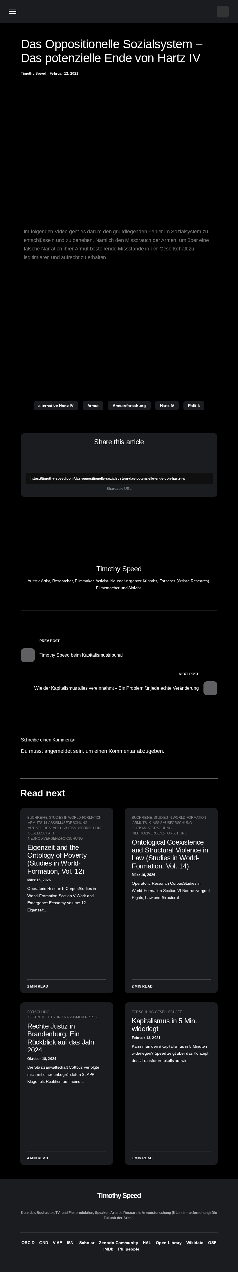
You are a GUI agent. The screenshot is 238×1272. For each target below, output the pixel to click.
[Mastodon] (119, 1262)
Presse (92, 1017)
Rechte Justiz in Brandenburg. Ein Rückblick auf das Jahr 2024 (61, 1038)
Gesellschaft (41, 833)
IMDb (108, 1249)
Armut (93, 405)
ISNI (71, 1243)
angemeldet (58, 751)
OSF (212, 1243)
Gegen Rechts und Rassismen (56, 1017)
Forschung (38, 1012)
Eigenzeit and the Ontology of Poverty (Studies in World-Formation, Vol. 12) (56, 859)
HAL (147, 1243)
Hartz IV (167, 405)
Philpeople (128, 1249)
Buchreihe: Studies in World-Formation (64, 818)
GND (43, 1243)
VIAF (57, 1243)
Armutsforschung (129, 405)
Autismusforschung (83, 828)
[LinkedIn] (130, 1262)
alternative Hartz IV (55, 405)
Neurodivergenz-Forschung (55, 838)
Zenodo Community (118, 1243)
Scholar (86, 1243)
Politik (194, 405)
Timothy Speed (118, 569)
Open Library (169, 1243)
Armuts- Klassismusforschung (57, 823)
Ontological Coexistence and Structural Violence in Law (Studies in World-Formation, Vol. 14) (170, 854)
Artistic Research (45, 828)
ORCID (28, 1243)
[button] (12, 12)
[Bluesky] (107, 1262)
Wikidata (194, 1243)
